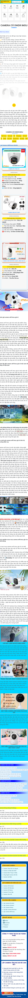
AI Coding (22, 138)
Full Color (25, 136)
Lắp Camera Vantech (8, 905)
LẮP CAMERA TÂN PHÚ (5, 2)
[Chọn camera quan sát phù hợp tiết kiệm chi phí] (25, 12)
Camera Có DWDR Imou (14, 25)
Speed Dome (16, 138)
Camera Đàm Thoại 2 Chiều (10, 872)
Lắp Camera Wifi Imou (9, 911)
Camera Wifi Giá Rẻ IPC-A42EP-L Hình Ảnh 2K (14, 261)
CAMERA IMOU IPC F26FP (14, 212)
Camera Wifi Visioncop (19, 785)
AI (1, 138)
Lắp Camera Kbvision (8, 903)
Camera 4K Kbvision (8, 886)
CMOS (4, 138)
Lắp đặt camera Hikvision (9, 909)
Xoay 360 (9, 138)
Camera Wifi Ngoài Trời (22, 783)
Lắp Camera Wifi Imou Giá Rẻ (9, 145)
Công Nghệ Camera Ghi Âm (10, 874)
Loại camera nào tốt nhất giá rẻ (15, 776)
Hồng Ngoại (18, 136)
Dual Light (10, 136)
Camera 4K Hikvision (8, 888)
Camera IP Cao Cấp (8, 892)
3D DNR (14, 141)
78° (14, 136)
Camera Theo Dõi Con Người (10, 868)
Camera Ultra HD (7, 894)
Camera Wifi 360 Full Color (22, 790)
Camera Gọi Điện (7, 877)
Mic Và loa (4, 136)
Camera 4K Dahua (8, 890)
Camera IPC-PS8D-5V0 (14, 168)
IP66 (26, 138)
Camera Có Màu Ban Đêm (9, 870)
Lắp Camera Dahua (8, 907)
